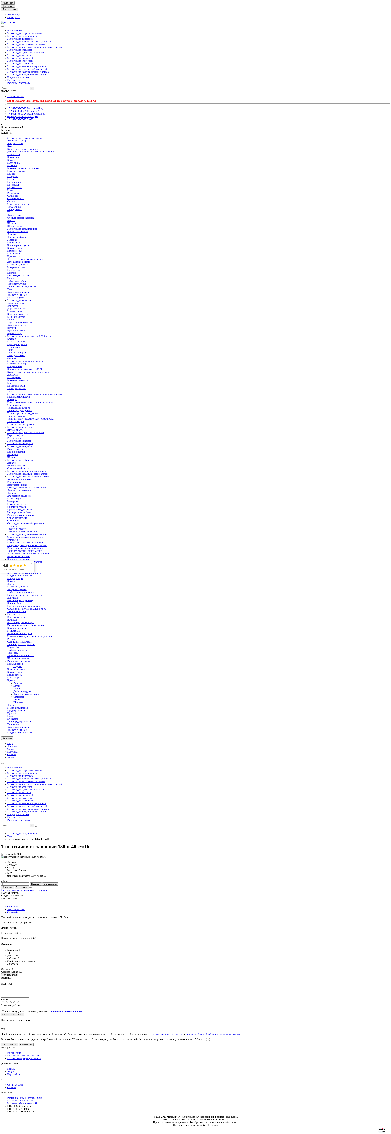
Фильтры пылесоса (17, 325)
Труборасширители (17, 650)
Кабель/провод (15, 663)
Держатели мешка (16, 308)
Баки (9, 146)
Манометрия (13, 630)
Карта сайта (13, 1074)
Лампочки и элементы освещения (25, 259)
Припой (11, 272)
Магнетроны (14, 377)
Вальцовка (12, 619)
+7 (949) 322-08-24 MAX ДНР (22, 116)
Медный (17, 666)
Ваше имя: (6, 977)
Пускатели (12, 719)
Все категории (14, 30)
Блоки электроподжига (19, 396)
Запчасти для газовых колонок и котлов (28, 72)
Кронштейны (14, 603)
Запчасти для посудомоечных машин (26, 74)
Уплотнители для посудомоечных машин (28, 553)
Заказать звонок (15, 96)
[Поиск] (35, 826)
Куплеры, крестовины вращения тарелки (28, 372)
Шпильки (18, 702)
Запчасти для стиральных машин (24, 33)
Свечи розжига (15, 405)
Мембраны (13, 501)
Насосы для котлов (17, 504)
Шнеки (11, 457)
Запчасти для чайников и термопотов (26, 66)
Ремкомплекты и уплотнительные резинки (29, 636)
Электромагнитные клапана (22, 531)
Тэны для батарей (16, 352)
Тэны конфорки (15, 421)
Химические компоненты (20, 655)
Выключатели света (17, 231)
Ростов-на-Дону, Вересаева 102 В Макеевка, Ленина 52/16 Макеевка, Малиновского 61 (24, 1101)
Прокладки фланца (17, 344)
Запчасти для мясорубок (20, 60)
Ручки (10, 278)
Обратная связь (15, 1084)
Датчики (11, 234)
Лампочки (12, 374)
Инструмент (13, 80)
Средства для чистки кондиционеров (26, 608)
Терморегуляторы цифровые (22, 286)
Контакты (12, 751)
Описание (12, 906)
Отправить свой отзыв (12, 1014)
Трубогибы (13, 647)
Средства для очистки (18, 204)
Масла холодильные (17, 264)
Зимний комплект (16, 611)
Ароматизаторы (15, 303)
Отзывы (11, 754)
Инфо (10, 743)
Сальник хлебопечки (18, 468)
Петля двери (13, 270)
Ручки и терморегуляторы (20, 515)
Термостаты (13, 347)
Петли (10, 179)
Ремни (10, 190)
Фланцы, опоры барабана (20, 217)
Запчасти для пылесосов (20, 38)
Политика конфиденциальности (24, 1058)
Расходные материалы (18, 83)
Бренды (11, 1068)
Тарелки (11, 391)
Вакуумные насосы (17, 617)
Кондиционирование (18, 77)
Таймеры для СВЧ (16, 388)
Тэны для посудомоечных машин (24, 551)
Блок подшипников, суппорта (22, 149)
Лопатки (11, 462)
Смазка (11, 201)
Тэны (10, 289)
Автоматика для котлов (19, 479)
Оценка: (5, 999)
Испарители (13, 242)
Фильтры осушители (18, 292)
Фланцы (11, 358)
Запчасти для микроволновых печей (26, 44)
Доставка (12, 746)
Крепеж (11, 581)
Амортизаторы (15, 143)
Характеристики (16, 909)
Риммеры (12, 639)
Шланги (11, 223)
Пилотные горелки (17, 507)
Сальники (12, 195)
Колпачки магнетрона (18, 363)
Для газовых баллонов (19, 495)
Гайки (16, 688)
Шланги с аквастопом (18, 556)
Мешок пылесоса (16, 317)
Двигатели (12, 306)
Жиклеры (12, 399)
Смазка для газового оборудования (25, 523)
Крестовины (13, 162)
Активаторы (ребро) (17, 140)
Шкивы (11, 220)
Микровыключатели (18, 380)
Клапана (11, 339)
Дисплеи (11, 493)
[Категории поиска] (2, 26)
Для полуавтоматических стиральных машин (31, 151)
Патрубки (12, 176)
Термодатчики (14, 209)
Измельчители (14, 438)
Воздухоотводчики (17, 484)
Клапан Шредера (16, 248)
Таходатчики (14, 206)
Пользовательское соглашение (167, 1034)
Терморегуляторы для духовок (23, 413)
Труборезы (12, 652)
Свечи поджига (15, 520)
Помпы (11, 319)
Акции (11, 757)
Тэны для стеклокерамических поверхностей (30, 418)
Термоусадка (13, 724)
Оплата (11, 749)
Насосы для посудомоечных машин (25, 542)
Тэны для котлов (16, 355)
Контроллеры (14, 253)
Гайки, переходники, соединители (25, 595)
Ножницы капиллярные (19, 633)
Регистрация (13, 17)
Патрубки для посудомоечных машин (27, 545)
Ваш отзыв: (7, 983)
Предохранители (16, 385)
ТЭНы (10, 212)
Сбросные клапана (17, 518)
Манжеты (12, 165)
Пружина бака (14, 187)
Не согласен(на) (9, 1045)
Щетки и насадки (16, 330)
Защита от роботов (11, 1005)
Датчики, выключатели (19, 490)
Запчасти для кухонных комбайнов (25, 52)
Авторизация (14, 14)
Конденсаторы (14, 366)
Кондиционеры (15, 578)
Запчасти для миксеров (19, 55)
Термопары (13, 526)
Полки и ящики (15, 297)
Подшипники (14, 182)
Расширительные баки (19, 512)
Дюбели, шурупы (22, 691)
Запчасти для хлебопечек (20, 63)
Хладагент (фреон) (17, 295)
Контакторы (13, 677)
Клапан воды (14, 157)
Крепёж (11, 160)
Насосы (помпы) (16, 171)
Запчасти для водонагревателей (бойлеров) (29, 41)
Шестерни (12, 454)
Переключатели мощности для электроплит (30, 402)
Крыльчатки (13, 256)
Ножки (11, 173)
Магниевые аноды (17, 341)
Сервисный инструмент (19, 641)
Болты (16, 685)
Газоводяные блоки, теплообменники (27, 487)
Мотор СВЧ (13, 383)
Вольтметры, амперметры (20, 622)
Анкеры (17, 683)
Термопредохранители (19, 721)
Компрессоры (14, 250)
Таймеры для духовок (18, 407)
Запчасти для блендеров (19, 49)
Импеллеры (13, 540)
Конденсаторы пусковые (20, 575)
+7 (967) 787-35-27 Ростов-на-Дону (25, 108)
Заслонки (12, 239)
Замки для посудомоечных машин (25, 537)
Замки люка (13, 154)
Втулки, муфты (15, 429)
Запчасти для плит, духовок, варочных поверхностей (35, 47)
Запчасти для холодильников (22, 36)
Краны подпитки (16, 498)
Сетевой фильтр (15, 198)
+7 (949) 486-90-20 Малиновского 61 (26, 113)
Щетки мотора (14, 226)
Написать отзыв (9, 975)
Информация (8, 1047)
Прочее (11, 716)
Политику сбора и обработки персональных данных (212, 1034)
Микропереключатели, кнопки (23, 168)
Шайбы (17, 699)
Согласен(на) (26, 1045)
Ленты (10, 584)
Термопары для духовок (19, 410)
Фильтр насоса (15, 215)
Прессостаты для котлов (20, 509)
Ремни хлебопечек (17, 465)
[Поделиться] (30, 887)
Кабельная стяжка (16, 669)
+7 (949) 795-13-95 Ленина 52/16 (24, 111)
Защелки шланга (16, 311)
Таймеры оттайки (16, 281)
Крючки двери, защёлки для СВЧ (24, 369)
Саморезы (18, 696)
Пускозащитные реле (18, 275)
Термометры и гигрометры (21, 644)
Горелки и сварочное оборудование (25, 625)
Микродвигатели (16, 267)
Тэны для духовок (16, 416)
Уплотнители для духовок (20, 424)
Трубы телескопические (19, 322)
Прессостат (13, 184)
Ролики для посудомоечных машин (25, 548)
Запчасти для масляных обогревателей (27, 69)
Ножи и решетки (16, 451)
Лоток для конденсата (18, 261)
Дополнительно (9, 1063)
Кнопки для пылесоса (18, 314)
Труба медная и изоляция (20, 592)
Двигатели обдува (16, 237)
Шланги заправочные (18, 658)
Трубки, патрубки (16, 529)
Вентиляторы (14, 482)
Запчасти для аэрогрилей (20, 58)
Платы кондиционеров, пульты (23, 606)
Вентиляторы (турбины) (20, 600)
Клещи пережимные (18, 628)
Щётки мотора (14, 333)
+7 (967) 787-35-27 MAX (20, 119)
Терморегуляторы (16, 284)
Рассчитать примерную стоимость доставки (24, 890)
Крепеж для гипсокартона (27, 694)
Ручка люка (13, 193)
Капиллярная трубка (18, 245)
